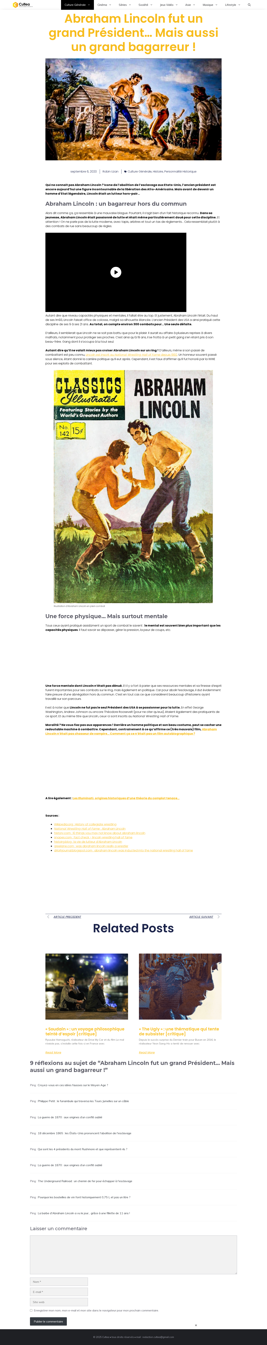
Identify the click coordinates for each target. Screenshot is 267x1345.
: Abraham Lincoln (90, 829)
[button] (249, 5)
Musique (208, 5)
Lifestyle (230, 5)
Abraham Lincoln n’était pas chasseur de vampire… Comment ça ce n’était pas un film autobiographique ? (131, 731)
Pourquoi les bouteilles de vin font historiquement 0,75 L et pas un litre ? (84, 1197)
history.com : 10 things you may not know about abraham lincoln (99, 833)
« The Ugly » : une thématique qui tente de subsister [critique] (179, 1031)
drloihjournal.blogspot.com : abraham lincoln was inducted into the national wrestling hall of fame (123, 850)
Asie (188, 5)
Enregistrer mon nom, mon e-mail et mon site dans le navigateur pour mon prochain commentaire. (96, 1310)
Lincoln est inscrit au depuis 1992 (131, 355)
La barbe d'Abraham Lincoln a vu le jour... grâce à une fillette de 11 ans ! (84, 1213)
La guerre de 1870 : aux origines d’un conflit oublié (70, 1117)
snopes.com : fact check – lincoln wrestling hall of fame (93, 837)
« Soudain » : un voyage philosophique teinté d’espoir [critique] (84, 1031)
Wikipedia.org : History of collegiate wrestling (85, 824)
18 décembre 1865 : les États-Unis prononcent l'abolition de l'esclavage (84, 1133)
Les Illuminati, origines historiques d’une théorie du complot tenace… (126, 798)
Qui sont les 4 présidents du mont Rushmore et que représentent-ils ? (82, 1149)
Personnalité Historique (180, 171)
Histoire (158, 171)
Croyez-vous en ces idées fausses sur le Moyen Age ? (73, 1085)
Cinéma (102, 5)
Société (143, 5)
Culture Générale (75, 5)
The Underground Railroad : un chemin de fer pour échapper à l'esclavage (85, 1181)
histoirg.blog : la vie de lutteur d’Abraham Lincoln (88, 842)
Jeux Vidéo (166, 5)
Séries (123, 5)
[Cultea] (23, 5)
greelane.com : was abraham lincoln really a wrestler (91, 846)
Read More (53, 1052)
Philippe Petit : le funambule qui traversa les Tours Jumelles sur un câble (83, 1101)
